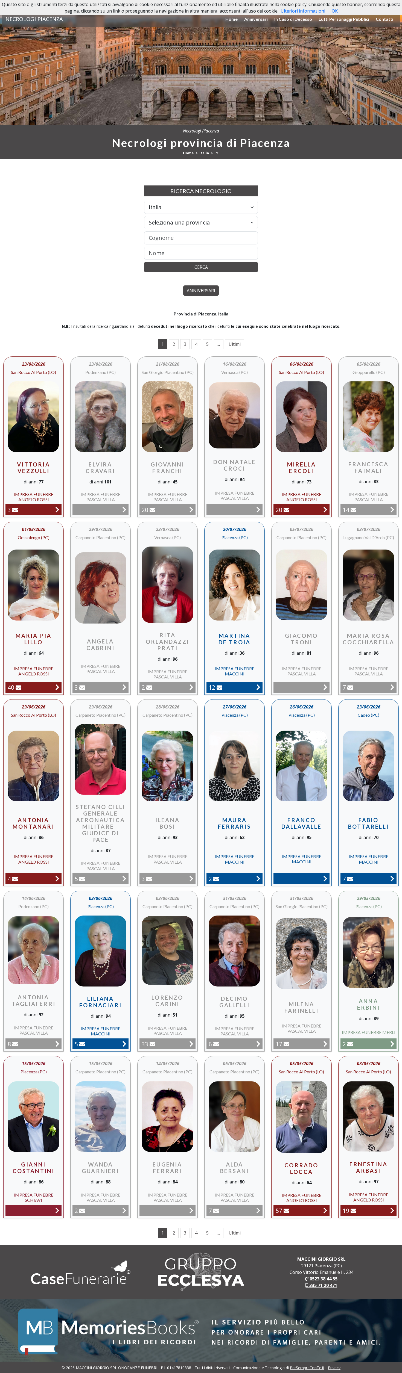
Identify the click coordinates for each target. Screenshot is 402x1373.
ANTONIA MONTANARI (33, 823)
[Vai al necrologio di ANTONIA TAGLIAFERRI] (57, 1043)
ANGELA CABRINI (100, 644)
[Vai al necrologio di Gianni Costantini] (57, 1210)
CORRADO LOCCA (301, 1168)
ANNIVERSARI (201, 291)
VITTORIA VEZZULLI (33, 467)
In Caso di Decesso (293, 19)
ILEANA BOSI (167, 823)
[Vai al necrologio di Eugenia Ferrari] (191, 1210)
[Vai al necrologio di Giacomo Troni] (325, 687)
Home (231, 19)
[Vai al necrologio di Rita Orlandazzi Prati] (191, 687)
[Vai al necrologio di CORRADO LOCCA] (325, 1210)
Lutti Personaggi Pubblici (344, 19)
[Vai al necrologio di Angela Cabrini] (124, 687)
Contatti (384, 19)
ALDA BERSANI (234, 1167)
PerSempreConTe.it (307, 1367)
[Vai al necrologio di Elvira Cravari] (124, 509)
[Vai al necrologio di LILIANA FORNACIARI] (124, 1043)
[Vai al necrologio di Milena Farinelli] (325, 1043)
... (218, 344)
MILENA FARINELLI (301, 1007)
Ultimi (235, 344)
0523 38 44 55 (322, 1279)
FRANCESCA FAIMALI (368, 467)
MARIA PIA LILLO (34, 638)
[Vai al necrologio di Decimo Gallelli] (258, 1043)
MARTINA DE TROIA (235, 638)
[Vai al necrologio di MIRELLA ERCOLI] (325, 509)
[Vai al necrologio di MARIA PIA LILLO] (57, 687)
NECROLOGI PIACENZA (34, 19)
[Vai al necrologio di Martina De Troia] (258, 687)
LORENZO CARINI (167, 1000)
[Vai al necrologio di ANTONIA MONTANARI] (57, 878)
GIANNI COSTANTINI (34, 1167)
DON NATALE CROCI (234, 465)
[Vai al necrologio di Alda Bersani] (258, 1210)
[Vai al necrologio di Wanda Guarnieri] (124, 1210)
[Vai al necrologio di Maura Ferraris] (258, 878)
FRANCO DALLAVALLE (301, 823)
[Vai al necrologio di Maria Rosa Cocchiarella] (392, 687)
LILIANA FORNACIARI (100, 1001)
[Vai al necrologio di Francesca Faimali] (392, 509)
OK (335, 11)
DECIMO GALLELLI (234, 1001)
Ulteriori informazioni (303, 11)
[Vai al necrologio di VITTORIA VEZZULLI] (57, 509)
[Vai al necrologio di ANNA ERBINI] (392, 1043)
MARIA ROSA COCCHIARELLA (368, 638)
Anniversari (256, 19)
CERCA (201, 267)
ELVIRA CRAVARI (100, 467)
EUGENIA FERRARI (167, 1167)
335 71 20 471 (322, 1285)
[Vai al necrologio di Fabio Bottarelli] (392, 878)
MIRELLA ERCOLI (301, 467)
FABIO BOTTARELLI (368, 823)
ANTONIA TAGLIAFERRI (33, 1000)
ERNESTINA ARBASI (368, 1167)
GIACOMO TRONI (301, 638)
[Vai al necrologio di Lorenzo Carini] (191, 1043)
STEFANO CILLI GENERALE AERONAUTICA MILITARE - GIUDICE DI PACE (101, 823)
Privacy (334, 1367)
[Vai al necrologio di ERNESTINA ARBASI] (392, 1210)
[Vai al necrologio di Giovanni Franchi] (191, 509)
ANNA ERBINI (368, 1004)
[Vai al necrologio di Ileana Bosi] (191, 878)
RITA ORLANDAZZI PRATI (168, 641)
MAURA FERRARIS (234, 823)
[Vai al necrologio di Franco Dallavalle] (325, 878)
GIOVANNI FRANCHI (168, 467)
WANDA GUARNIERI (100, 1167)
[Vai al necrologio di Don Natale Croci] (258, 509)
